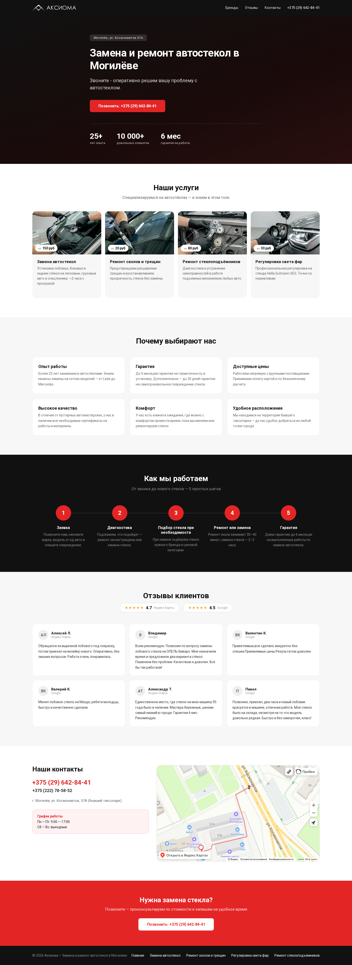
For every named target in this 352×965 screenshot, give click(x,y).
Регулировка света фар (250, 955)
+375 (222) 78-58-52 (52, 790)
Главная (137, 955)
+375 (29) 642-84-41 (61, 782)
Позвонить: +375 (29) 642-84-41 (127, 106)
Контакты (273, 8)
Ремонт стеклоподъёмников (297, 955)
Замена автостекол (165, 955)
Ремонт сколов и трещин (206, 955)
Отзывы (251, 8)
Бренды (231, 8)
